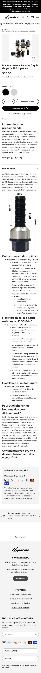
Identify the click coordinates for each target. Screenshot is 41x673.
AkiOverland (11, 666)
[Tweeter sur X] (12, 158)
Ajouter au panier (27, 101)
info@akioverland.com (24, 569)
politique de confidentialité (20, 594)
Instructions (20, 578)
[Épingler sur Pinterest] (21, 158)
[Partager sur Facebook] (16, 158)
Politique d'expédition (20, 607)
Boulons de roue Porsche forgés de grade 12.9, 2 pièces (19, 31)
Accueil (4, 29)
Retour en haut (20, 537)
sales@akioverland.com (20, 572)
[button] (32, 16)
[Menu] (37, 16)
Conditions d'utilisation (20, 603)
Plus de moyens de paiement (20, 113)
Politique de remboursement (20, 599)
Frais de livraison (8, 77)
